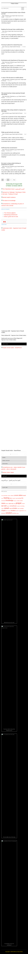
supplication (21, 510)
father (11, 498)
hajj (16, 498)
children (11, 495)
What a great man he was (11, 216)
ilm (22, 498)
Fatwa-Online (20, 951)
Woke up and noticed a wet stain (10, 132)
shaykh (3, 510)
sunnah (17, 510)
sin (6, 510)
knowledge (9, 500)
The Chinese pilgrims (10, 213)
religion (2, 508)
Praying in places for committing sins (11, 44)
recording (22, 506)
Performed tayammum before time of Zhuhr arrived (13, 13)
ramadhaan (13, 506)
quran (8, 506)
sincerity (9, 510)
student (13, 510)
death (24, 495)
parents (6, 503)
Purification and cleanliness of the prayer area (14, 60)
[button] (2, 454)
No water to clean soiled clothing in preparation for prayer (11, 163)
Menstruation (7, 79)
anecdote (5, 495)
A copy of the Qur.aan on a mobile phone (12, 77)
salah (10, 508)
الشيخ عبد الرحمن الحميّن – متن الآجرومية (10, 480)
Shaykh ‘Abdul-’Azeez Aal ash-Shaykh (15, 31)
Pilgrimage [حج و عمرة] (14, 96)
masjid (18, 500)
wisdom (9, 513)
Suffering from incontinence (9, 147)
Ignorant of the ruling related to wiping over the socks (13, 110)
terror (25, 510)
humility (19, 498)
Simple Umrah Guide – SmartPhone (11, 450)
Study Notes (5, 463)
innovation (3, 500)
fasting (6, 498)
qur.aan (4, 506)
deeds (2, 498)
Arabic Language (6, 460)
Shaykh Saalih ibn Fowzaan (15, 46)
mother (21, 500)
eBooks (3, 457)
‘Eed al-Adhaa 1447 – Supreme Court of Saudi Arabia (13, 335)
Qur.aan (6, 31)
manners (15, 500)
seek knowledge (20, 508)
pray (14, 503)
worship (14, 513)
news (3, 503)
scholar (14, 508)
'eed (2, 495)
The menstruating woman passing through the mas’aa (13, 93)
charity (9, 495)
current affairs (18, 495)
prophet (23, 503)
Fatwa (3, 15)
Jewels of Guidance (5, 209)
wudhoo (17, 513)
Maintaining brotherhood (10, 214)
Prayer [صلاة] (7, 46)
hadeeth (13, 498)
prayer (18, 503)
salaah (6, 508)
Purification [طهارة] (8, 15)
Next (14, 179)
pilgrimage (11, 503)
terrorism (3, 513)
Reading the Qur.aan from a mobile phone (12, 29)
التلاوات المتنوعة (4, 487)
